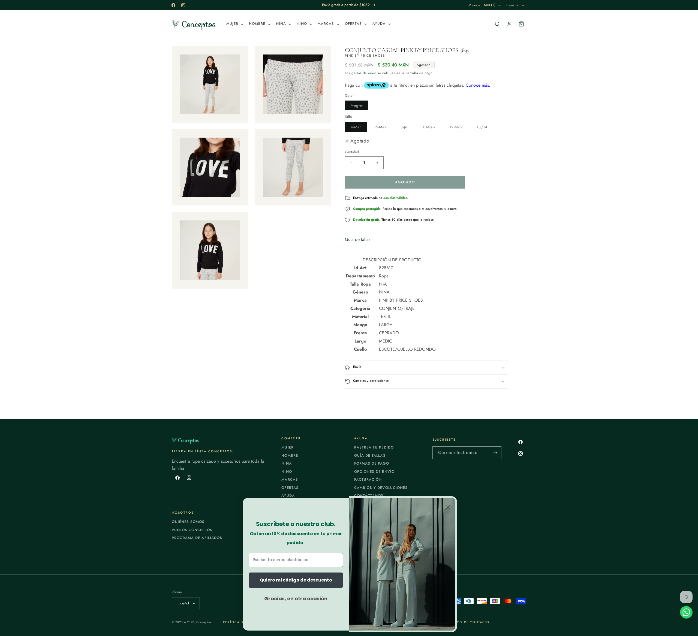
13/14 (485, 128)
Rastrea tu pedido (374, 447)
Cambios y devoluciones (381, 487)
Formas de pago (371, 463)
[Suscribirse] (495, 452)
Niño (286, 471)
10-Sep (432, 128)
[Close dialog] (448, 507)
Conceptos (203, 622)
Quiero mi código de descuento (296, 580)
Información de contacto (462, 622)
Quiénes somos (188, 521)
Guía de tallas (357, 239)
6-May (383, 128)
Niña (286, 463)
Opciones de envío (374, 471)
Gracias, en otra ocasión (295, 598)
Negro (359, 106)
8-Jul (407, 128)
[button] (234, 23)
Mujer (287, 447)
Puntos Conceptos (192, 529)
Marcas (289, 479)
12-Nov (458, 128)
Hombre (289, 455)
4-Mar (359, 128)
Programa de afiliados (197, 537)
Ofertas (289, 487)
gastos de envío (364, 73)
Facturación (368, 479)
